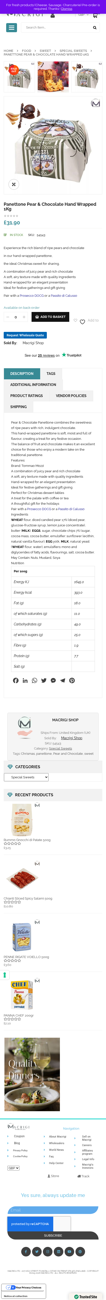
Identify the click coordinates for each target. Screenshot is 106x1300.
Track (85, 1176)
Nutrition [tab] (17, 563)
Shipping (18, 407)
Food (26, 51)
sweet (88, 753)
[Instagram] (48, 1251)
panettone (44, 753)
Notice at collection (15, 1296)
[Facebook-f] (26, 1251)
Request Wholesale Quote (25, 335)
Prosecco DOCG (32, 295)
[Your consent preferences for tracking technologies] (4, 975)
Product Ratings (26, 396)
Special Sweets (73, 51)
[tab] (53, 514)
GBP (81, 14)
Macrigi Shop (33, 343)
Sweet (45, 51)
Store (54, 1176)
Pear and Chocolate (68, 753)
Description (22, 374)
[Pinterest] (80, 1251)
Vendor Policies (71, 396)
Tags (51, 374)
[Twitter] (37, 1251)
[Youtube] (69, 1251)
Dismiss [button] (66, 9)
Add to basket (53, 317)
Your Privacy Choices (28, 1287)
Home (8, 51)
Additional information (33, 385)
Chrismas (28, 753)
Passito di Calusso (64, 295)
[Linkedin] (58, 1251)
